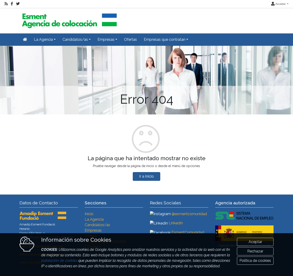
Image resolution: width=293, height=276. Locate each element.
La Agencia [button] (43, 39)
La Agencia (94, 219)
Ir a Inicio (146, 176)
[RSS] (6, 3)
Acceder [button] (280, 3)
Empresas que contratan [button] (164, 39)
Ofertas (130, 39)
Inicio (89, 214)
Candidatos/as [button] (75, 39)
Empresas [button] (106, 39)
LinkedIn (176, 223)
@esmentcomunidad (189, 214)
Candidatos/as (97, 225)
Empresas (93, 230)
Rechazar (255, 251)
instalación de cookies (59, 260)
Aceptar (255, 242)
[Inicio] (68, 19)
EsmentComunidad (187, 232)
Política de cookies (255, 260)
